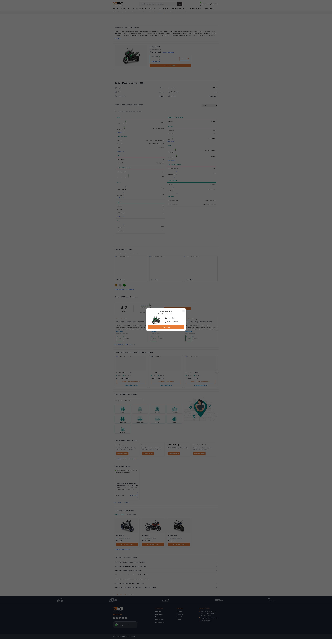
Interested (166, 327)
